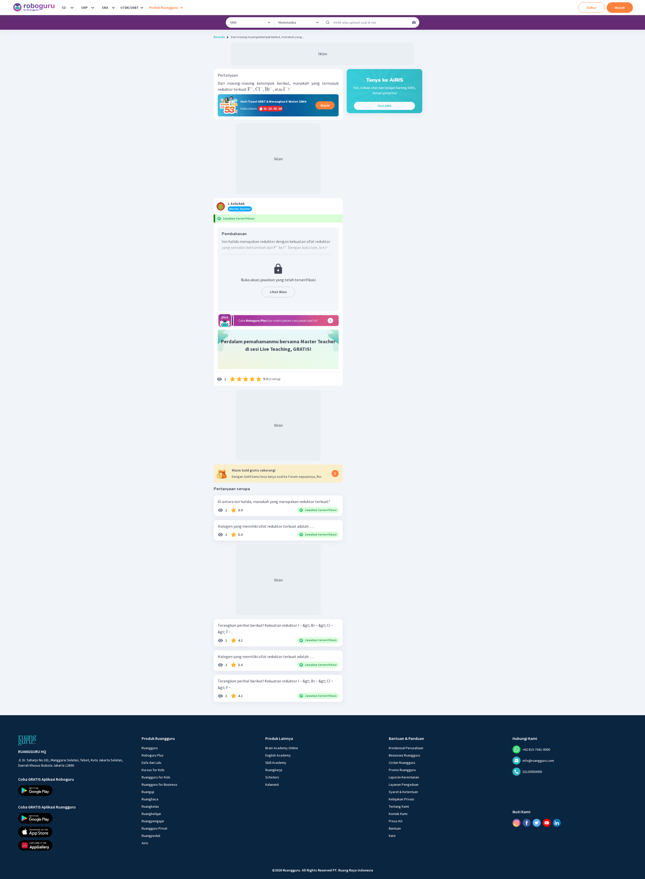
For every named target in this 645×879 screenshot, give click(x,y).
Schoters (272, 777)
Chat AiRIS (385, 106)
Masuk (620, 7)
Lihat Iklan (278, 292)
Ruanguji (148, 792)
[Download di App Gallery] (75, 845)
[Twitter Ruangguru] (537, 823)
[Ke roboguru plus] (278, 320)
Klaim (325, 105)
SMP (84, 7)
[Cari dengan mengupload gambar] (414, 22)
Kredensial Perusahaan (406, 748)
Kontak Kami (398, 813)
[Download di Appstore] (75, 831)
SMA (105, 7)
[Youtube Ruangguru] (547, 823)
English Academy (278, 755)
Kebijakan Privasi (401, 799)
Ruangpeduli (151, 835)
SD (64, 7)
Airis (145, 843)
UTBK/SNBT (129, 7)
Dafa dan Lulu (151, 762)
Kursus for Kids (153, 770)
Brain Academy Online (281, 748)
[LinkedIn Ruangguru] (557, 823)
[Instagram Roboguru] (516, 823)
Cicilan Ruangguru (402, 762)
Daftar (591, 7)
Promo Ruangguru (402, 770)
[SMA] (113, 8)
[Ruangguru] (27, 740)
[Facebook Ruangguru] (527, 823)
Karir (392, 835)
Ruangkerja (273, 770)
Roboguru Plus (153, 755)
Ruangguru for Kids (156, 777)
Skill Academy (275, 762)
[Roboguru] (35, 7)
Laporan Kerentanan (404, 777)
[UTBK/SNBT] (142, 8)
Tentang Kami (399, 806)
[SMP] (93, 8)
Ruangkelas (150, 806)
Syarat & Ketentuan (403, 792)
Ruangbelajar (151, 813)
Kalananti (272, 784)
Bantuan (395, 828)
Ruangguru (150, 748)
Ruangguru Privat (154, 828)
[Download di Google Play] (75, 790)
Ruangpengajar (153, 821)
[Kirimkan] (327, 22)
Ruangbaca (150, 799)
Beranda (219, 37)
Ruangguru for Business (159, 784)
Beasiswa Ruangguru (404, 755)
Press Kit (395, 821)
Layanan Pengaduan (403, 784)
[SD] (72, 8)
